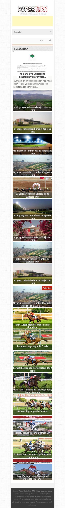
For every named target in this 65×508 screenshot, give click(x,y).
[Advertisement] (38, 21)
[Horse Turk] (32, 13)
